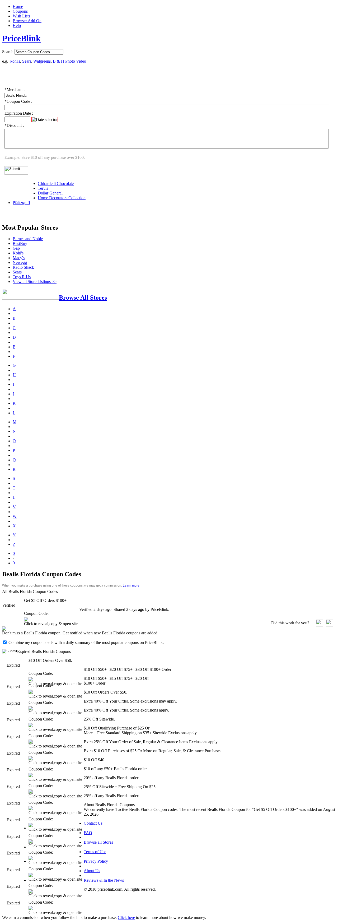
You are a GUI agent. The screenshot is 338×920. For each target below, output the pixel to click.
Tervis (43, 188)
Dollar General (50, 193)
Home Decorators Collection (62, 198)
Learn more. (131, 585)
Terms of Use (95, 851)
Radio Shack (23, 267)
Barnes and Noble (28, 238)
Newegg (20, 262)
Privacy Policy (96, 861)
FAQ (88, 832)
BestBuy (20, 243)
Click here (126, 917)
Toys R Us (22, 277)
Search (7, 51)
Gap (16, 248)
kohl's (15, 61)
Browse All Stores (83, 297)
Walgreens (42, 61)
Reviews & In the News (104, 880)
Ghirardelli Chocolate (56, 183)
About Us (92, 870)
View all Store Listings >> (35, 281)
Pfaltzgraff (21, 202)
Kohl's (18, 253)
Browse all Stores (98, 842)
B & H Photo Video (69, 61)
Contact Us (93, 823)
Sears (26, 61)
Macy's (19, 257)
